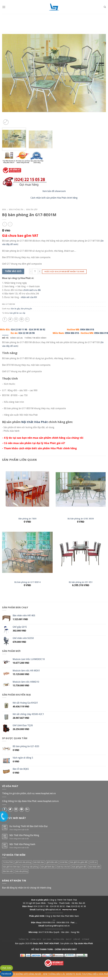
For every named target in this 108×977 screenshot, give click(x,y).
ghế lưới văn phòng (23, 862)
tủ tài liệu (64, 862)
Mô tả (5, 338)
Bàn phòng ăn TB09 (27, 519)
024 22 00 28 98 (26, 333)
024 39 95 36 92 (37, 329)
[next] (100, 73)
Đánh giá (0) (16, 338)
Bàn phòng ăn (16, 209)
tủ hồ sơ (93, 862)
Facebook (6, 974)
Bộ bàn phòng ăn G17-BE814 (27, 582)
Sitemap (85, 939)
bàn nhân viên (94, 867)
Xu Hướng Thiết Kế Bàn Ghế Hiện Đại (28, 826)
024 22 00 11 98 (19, 329)
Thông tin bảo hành (35, 338)
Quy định (47, 939)
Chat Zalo (6, 968)
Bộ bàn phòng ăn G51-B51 (81, 582)
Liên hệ (76, 939)
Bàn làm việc (8, 871)
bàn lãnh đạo (39, 862)
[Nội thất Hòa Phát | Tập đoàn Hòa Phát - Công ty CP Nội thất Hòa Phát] (54, 7)
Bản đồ (82, 903)
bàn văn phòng (22, 871)
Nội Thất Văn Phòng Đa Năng (24, 835)
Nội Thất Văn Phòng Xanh (22, 844)
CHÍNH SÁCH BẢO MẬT (66, 949)
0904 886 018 (87, 329)
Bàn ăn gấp (32, 209)
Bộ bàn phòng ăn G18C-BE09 (81, 519)
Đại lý (69, 939)
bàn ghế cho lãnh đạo (11, 867)
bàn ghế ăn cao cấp (17, 313)
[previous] (7, 73)
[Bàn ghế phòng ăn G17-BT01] (54, 73)
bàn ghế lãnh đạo (48, 867)
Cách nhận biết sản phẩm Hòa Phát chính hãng (54, 197)
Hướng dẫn (58, 939)
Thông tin (24, 939)
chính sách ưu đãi (32, 290)
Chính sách (35, 939)
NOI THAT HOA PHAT (49, 943)
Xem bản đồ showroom (54, 191)
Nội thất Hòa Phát (34, 422)
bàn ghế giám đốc (79, 867)
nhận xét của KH (29, 297)
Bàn (4, 209)
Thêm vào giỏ (13, 271)
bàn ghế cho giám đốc (79, 862)
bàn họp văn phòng (30, 867)
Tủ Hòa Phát (8, 862)
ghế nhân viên (52, 862)
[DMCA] (69, 909)
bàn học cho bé (63, 867)
